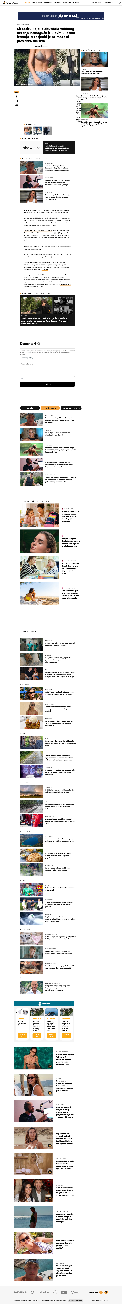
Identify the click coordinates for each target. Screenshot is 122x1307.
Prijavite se (47, 384)
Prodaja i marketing (26, 1300)
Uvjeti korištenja (36, 1300)
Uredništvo (17, 1300)
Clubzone (76, 2)
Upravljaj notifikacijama (76, 1300)
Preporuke (58, 2)
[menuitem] (119, 2)
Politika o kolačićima (61, 1300)
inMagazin (67, 2)
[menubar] (119, 2)
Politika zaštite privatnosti (48, 1300)
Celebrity (27, 2)
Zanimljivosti (37, 2)
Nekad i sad (48, 2)
